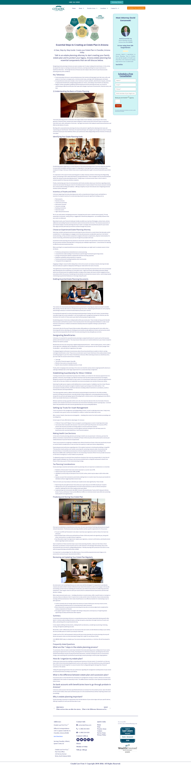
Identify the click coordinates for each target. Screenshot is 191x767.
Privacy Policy (101, 735)
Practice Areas (91, 8)
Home (74, 8)
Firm (98, 727)
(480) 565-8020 (74, 2)
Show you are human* (121, 98)
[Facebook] (78, 739)
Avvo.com (122, 723)
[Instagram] (88, 739)
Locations (103, 8)
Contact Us (114, 8)
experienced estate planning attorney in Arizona (77, 232)
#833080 (130, 42)
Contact (99, 731)
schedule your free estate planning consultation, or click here (82, 639)
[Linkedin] (85, 739)
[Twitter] (81, 739)
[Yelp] (92, 739)
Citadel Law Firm (77, 763)
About (80, 8)
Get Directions (58, 736)
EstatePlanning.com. (131, 723)
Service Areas (101, 733)
